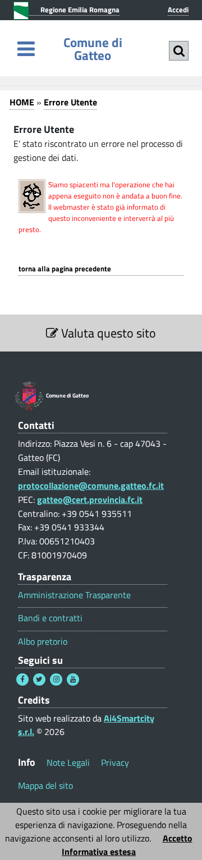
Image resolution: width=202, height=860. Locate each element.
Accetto (177, 838)
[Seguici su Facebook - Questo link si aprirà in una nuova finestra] (22, 679)
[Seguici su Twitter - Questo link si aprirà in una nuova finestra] (39, 679)
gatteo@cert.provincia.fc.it (90, 499)
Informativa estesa (99, 851)
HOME (22, 102)
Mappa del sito (45, 785)
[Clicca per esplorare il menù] (26, 48)
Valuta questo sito (107, 333)
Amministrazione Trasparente (74, 595)
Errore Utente (70, 102)
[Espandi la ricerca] (179, 51)
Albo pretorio (42, 641)
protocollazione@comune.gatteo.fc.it (91, 485)
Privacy (115, 762)
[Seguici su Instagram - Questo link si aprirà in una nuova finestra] (56, 679)
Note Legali (68, 762)
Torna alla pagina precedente (65, 268)
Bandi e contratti (50, 618)
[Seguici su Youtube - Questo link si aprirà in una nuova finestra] (73, 679)
